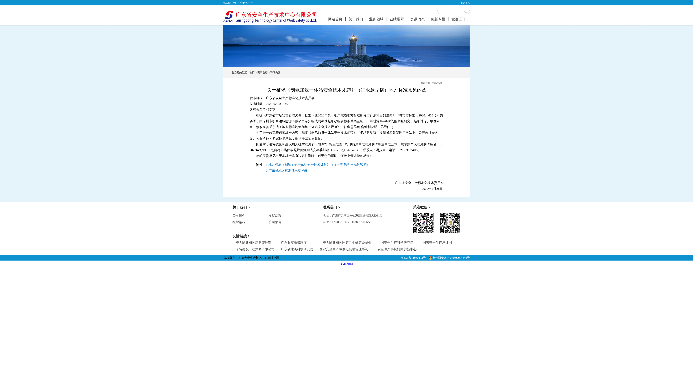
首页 (251, 72)
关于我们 (355, 19)
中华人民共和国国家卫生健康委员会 (345, 242)
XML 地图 (346, 264)
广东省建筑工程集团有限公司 (253, 249)
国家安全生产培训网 (437, 242)
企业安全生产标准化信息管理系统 (343, 249)
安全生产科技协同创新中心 (397, 249)
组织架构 (238, 222)
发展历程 (275, 215)
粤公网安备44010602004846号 (451, 257)
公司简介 (238, 215)
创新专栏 (438, 19)
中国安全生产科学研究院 (395, 242)
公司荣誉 (275, 222)
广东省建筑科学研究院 (297, 249)
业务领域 (376, 19)
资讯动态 (417, 19)
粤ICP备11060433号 (414, 257)
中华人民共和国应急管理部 (251, 242)
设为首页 (465, 2)
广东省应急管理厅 (294, 242)
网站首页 (335, 19)
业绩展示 (397, 19)
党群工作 (458, 19)
